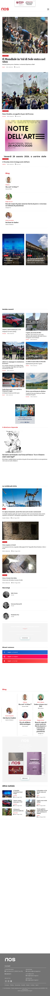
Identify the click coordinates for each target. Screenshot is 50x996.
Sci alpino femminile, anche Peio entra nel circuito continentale (21, 512)
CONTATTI (8, 974)
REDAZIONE (29, 969)
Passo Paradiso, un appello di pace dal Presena (17, 114)
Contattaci (25, 637)
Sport (3, 67)
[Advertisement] (25, 276)
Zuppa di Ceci (8, 201)
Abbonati (25, 778)
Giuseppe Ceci (8, 207)
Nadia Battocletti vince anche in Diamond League (12, 390)
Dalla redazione (9, 67)
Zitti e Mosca (40, 702)
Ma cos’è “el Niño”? (12, 187)
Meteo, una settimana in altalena (36, 391)
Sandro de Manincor (9, 224)
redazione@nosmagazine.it (33, 971)
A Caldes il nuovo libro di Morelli (36, 361)
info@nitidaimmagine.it (32, 975)
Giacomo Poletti (25, 706)
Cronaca (4, 333)
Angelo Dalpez (6, 517)
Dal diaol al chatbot (11, 222)
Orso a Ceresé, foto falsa (9, 578)
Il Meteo (7, 184)
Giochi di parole (9, 220)
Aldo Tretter (14, 593)
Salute (38, 815)
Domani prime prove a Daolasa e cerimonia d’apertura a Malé (18, 64)
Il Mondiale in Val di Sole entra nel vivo (23, 60)
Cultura (4, 164)
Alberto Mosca (40, 708)
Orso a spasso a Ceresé (9, 545)
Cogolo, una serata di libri (33, 332)
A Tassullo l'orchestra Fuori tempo (17, 792)
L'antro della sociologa (25, 720)
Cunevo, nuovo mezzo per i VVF (11, 329)
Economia (15, 812)
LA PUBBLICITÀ (30, 974)
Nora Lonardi (25, 726)
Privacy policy (25, 989)
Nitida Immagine (28, 990)
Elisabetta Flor (15, 614)
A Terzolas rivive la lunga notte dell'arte (16, 162)
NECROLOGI (29, 978)
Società (4, 116)
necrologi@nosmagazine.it (27, 634)
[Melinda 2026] (25, 414)
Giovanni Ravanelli (16, 604)
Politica (12, 985)
